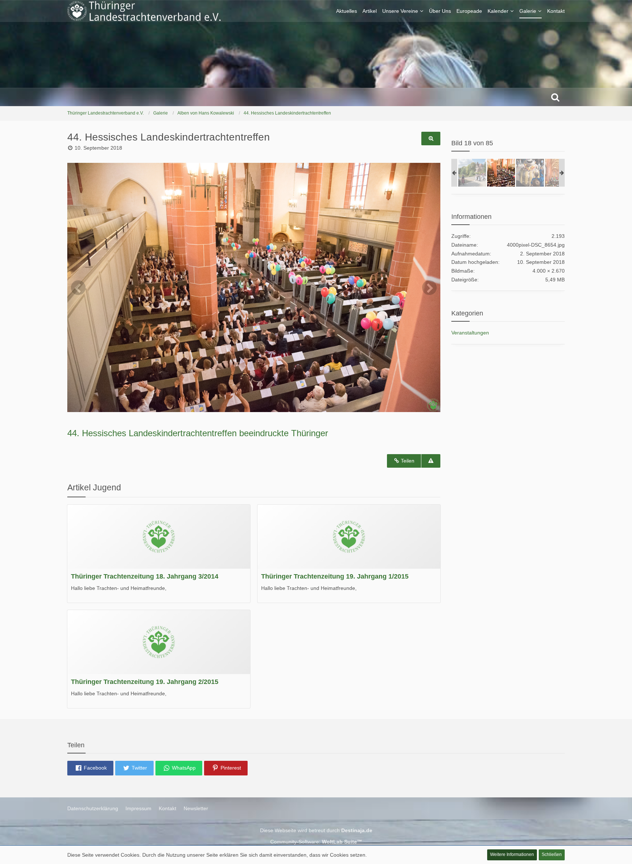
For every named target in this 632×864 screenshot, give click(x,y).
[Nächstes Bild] (429, 287)
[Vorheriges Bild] (78, 287)
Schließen (552, 854)
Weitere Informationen (512, 854)
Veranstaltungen (470, 333)
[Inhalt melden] (430, 461)
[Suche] (555, 97)
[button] (90, 768)
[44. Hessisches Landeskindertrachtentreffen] (472, 173)
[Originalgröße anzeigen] (430, 138)
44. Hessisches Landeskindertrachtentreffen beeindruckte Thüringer (197, 433)
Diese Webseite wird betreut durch (316, 830)
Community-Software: (316, 842)
